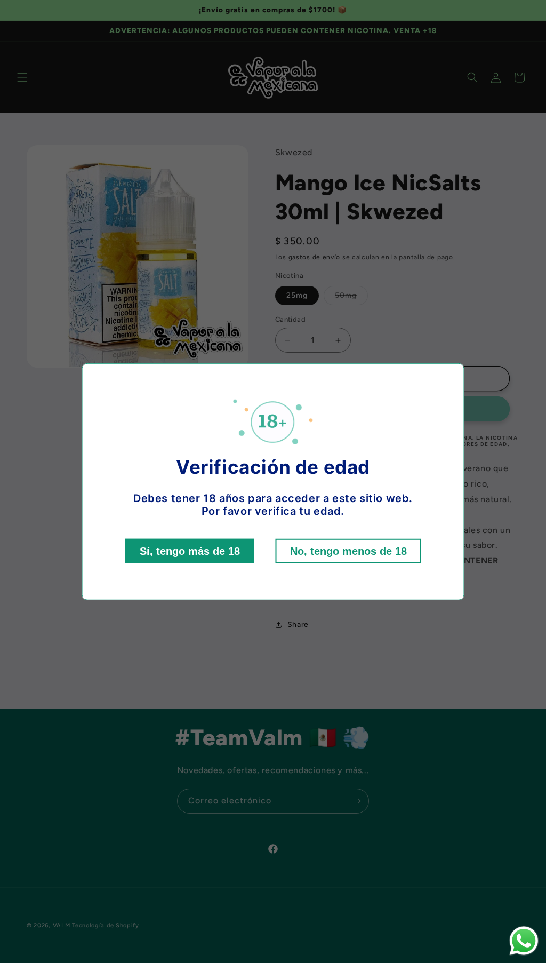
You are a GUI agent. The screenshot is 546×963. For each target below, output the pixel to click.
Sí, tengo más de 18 (190, 551)
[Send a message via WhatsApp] (524, 941)
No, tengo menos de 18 (348, 551)
